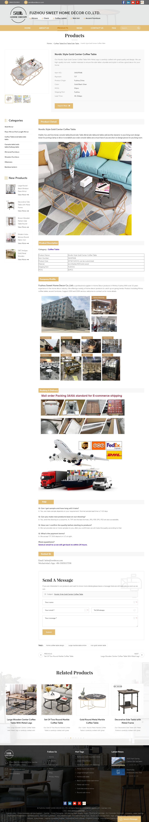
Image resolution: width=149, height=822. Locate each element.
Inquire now (62, 106)
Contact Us (97, 28)
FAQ (114, 28)
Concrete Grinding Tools (80, 816)
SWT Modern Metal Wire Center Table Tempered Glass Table (128, 721)
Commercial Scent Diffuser (75, 818)
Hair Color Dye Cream (48, 816)
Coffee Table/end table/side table (66, 43)
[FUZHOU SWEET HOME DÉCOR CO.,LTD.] (18, 15)
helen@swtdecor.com (54, 560)
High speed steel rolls (118, 816)
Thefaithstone (21, 816)
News (79, 28)
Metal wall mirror (83, 784)
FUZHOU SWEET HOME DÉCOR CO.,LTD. (64, 13)
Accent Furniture (93, 18)
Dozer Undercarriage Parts (100, 816)
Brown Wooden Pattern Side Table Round (24, 221)
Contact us (53, 765)
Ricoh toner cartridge (97, 813)
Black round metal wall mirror (88, 781)
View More (22, 195)
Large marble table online (77, 645)
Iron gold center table (98, 645)
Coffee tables (61, 18)
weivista (30, 818)
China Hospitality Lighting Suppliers (30, 813)
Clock (46, 18)
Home (27, 28)
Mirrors (35, 18)
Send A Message (130, 819)
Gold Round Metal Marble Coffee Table (57, 721)
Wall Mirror (9, 127)
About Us (44, 28)
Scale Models (38, 818)
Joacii (86, 813)
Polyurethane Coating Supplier (111, 818)
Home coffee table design (55, 645)
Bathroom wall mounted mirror (88, 757)
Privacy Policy (54, 777)
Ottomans (8, 162)
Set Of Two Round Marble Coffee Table (21, 721)
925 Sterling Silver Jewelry (74, 813)
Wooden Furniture (12, 157)
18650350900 (14, 2)
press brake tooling (134, 816)
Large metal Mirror (84, 761)
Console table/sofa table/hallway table (12, 145)
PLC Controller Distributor (115, 813)
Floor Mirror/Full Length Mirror (17, 132)
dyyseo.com (96, 808)
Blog (50, 773)
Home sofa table (83, 777)
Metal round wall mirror (85, 769)
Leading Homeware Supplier (54, 818)
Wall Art (76, 18)
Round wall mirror (83, 792)
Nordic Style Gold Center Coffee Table (68, 594)
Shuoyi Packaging (57, 813)
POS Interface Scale (64, 816)
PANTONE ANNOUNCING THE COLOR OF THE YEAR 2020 (135, 771)
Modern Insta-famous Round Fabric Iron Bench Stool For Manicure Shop (24, 237)
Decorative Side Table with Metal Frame (24, 204)
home (49, 43)
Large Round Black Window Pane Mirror (23, 188)
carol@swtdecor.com (36, 2)
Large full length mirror (85, 773)
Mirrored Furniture (12, 152)
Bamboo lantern (11, 167)
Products (62, 28)
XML (109, 808)
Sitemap (104, 808)
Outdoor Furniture (92, 818)
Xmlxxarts (128, 813)
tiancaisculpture (33, 816)
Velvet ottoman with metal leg (88, 765)
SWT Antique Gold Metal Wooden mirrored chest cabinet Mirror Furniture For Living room (23, 254)
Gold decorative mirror (85, 788)
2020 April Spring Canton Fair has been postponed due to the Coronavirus (135, 760)
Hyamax (46, 813)
